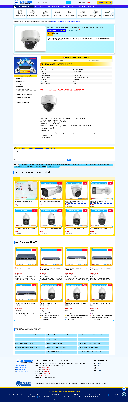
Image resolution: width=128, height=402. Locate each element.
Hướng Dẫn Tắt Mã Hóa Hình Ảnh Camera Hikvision (89, 343)
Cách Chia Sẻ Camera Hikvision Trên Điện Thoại (25, 339)
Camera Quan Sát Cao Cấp (105, 164)
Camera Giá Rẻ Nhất (20, 86)
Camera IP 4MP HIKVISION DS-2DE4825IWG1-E (75, 228)
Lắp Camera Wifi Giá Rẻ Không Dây (47, 396)
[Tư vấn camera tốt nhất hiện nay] (113, 14)
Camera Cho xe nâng (20, 81)
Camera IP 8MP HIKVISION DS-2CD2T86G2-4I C (50, 201)
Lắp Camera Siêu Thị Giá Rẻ (77, 164)
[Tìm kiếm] (68, 2)
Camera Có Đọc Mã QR (20, 78)
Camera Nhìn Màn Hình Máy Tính (23, 97)
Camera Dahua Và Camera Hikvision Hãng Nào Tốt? (25, 334)
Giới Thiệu (41, 6)
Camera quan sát (52, 6)
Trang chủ (16, 21)
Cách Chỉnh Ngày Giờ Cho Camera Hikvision (24, 343)
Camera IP (31, 21)
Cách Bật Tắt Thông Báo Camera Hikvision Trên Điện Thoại (91, 339)
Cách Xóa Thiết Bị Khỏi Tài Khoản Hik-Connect (56, 351)
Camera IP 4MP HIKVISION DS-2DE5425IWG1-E (100, 228)
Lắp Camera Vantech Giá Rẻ (13, 394)
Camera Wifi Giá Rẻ (60, 396)
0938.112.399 (105, 2)
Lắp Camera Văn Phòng (114, 394)
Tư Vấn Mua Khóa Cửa (96, 396)
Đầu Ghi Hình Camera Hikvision (21, 351)
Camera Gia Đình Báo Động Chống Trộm (38, 166)
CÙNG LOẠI (16, 178)
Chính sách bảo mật (21, 369)
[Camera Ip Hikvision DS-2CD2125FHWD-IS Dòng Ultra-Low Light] (30, 38)
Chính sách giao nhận (21, 367)
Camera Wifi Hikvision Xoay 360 (22, 99)
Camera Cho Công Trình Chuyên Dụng (24, 94)
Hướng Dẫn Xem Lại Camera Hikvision (55, 343)
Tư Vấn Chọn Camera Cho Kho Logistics (24, 84)
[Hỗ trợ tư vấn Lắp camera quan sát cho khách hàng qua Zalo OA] (124, 389)
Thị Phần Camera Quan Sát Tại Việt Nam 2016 (62, 164)
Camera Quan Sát (24, 21)
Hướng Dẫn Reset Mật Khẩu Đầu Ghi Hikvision (88, 347)
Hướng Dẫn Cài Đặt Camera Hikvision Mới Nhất (56, 347)
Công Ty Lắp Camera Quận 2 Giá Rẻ (91, 164)
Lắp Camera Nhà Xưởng (31, 396)
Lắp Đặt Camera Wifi (48, 164)
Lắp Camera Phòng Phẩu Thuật (22, 89)
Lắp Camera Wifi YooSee (71, 396)
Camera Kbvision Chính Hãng (39, 394)
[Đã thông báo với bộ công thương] (23, 384)
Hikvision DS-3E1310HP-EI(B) (22, 268)
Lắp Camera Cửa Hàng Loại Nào (100, 394)
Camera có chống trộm (21, 91)
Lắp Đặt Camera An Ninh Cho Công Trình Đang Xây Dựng (31, 164)
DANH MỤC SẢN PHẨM (23, 6)
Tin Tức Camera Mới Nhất (28, 329)
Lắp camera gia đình (71, 394)
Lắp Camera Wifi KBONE (84, 396)
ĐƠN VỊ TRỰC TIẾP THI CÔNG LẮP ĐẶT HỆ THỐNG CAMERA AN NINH (64, 391)
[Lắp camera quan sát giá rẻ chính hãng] (35, 7)
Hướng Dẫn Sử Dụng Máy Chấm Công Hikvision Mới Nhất (90, 351)
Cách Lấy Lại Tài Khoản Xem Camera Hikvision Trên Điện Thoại (60, 334)
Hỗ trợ (74, 6)
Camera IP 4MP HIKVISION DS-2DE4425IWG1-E (25, 228)
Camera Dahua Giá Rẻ (26, 394)
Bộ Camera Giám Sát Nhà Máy (53, 166)
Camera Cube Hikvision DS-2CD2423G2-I (23, 201)
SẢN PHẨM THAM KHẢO (35, 178)
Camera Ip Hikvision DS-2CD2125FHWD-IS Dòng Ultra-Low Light (65, 21)
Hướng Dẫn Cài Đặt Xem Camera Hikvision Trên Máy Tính (91, 334)
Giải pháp (64, 6)
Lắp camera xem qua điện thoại (84, 394)
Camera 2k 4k (24, 178)
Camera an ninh (61, 394)
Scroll (124, 394)
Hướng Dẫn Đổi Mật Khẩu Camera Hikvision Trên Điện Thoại (27, 347)
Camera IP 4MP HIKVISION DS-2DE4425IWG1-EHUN (51, 228)
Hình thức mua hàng (21, 365)
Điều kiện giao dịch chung (22, 371)
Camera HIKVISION (52, 394)
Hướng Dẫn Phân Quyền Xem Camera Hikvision (56, 339)
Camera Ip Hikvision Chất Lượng (42, 21)
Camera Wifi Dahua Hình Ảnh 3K (22, 102)
